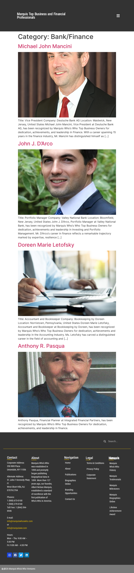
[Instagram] (9, 555)
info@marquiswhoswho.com (20, 521)
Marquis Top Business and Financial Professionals (41, 15)
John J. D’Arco (35, 143)
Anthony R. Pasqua (41, 346)
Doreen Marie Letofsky (46, 245)
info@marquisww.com (17, 528)
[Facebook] (15, 555)
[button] (118, 15)
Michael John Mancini (45, 46)
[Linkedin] (26, 555)
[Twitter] (20, 555)
